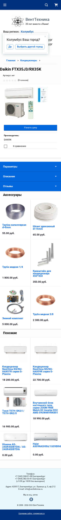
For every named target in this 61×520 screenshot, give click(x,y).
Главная (10, 60)
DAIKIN (7, 139)
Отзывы (8, 186)
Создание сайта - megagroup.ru (32, 513)
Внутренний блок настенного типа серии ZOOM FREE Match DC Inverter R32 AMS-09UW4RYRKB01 (45, 407)
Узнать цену (30, 127)
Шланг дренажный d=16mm (44, 227)
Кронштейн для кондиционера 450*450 (42, 273)
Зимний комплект (12, 318)
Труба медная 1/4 (12, 266)
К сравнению (19, 146)
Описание (9, 176)
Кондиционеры (28, 60)
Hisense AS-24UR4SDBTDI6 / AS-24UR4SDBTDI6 (14, 447)
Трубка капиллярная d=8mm (14, 226)
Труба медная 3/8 (43, 314)
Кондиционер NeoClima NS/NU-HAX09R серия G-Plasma (43, 370)
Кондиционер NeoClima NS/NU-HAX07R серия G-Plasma (12, 370)
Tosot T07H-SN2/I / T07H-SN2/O (13, 412)
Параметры (10, 166)
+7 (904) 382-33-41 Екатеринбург (30, 479)
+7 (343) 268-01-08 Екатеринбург (30, 476)
